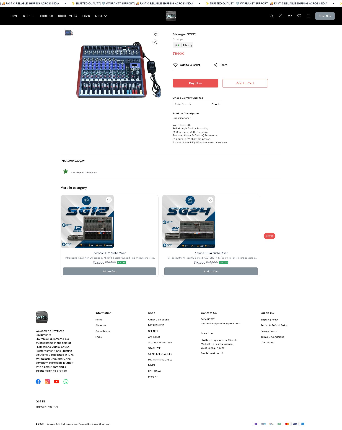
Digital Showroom (101, 424)
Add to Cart (245, 83)
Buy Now (195, 83)
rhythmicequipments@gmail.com (220, 323)
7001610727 (207, 319)
